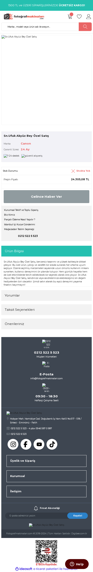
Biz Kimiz (9, 214)
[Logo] (25, 16)
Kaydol (77, 515)
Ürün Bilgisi (14, 251)
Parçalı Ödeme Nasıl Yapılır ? (19, 219)
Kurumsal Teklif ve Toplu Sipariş (21, 210)
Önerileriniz (14, 324)
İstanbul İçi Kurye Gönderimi (19, 224)
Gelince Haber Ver (46, 196)
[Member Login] (89, 17)
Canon (26, 143)
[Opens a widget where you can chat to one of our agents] (77, 564)
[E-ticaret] (46, 568)
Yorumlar (12, 295)
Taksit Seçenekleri (20, 310)
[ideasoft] (23, 569)
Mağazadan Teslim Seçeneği (19, 229)
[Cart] (70, 17)
